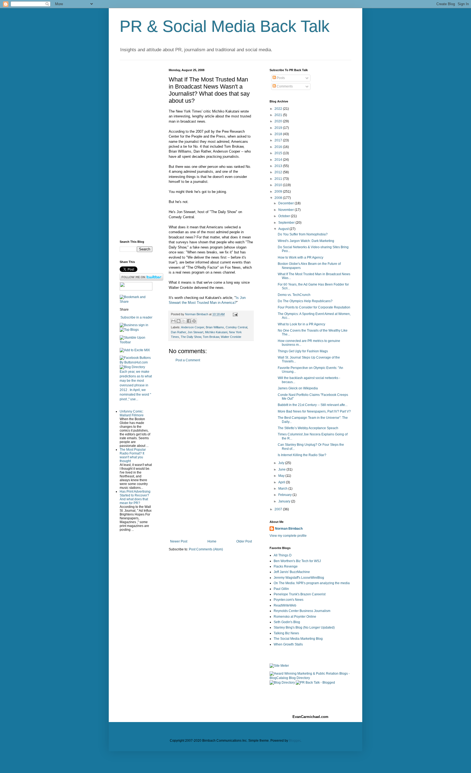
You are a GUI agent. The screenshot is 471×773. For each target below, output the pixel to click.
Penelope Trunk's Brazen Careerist (299, 594)
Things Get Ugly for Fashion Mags (303, 351)
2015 (278, 153)
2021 (278, 115)
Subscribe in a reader (136, 317)
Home (211, 541)
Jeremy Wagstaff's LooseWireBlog (299, 578)
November (286, 210)
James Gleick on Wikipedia (298, 388)
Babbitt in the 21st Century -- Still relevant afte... (313, 405)
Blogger (294, 740)
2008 (278, 198)
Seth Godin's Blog (287, 622)
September (286, 223)
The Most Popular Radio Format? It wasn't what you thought (133, 455)
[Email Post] (234, 314)
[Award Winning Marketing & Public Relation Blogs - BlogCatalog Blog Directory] (310, 678)
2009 (278, 191)
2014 (278, 160)
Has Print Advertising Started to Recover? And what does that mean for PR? (135, 497)
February (285, 495)
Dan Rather (178, 332)
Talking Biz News (286, 633)
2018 (278, 134)
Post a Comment (188, 360)
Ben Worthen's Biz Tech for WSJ (297, 561)
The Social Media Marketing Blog (298, 639)
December (286, 203)
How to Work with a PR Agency (300, 257)
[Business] (129, 325)
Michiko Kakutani (216, 332)
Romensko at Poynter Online (295, 617)
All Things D (283, 555)
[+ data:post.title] (136, 342)
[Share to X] (183, 321)
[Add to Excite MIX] (135, 350)
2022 (278, 109)
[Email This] (173, 321)
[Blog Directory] (132, 367)
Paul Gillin (281, 589)
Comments (284, 86)
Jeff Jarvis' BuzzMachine (292, 572)
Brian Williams (215, 327)
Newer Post (178, 541)
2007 (278, 509)
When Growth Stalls (288, 644)
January (284, 501)
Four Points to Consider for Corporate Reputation (314, 307)
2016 (278, 147)
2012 (278, 172)
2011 (278, 179)
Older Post (244, 541)
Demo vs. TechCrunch (294, 295)
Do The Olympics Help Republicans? (305, 301)
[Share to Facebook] (189, 321)
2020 (278, 121)
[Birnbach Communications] (136, 289)
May (281, 476)
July (281, 463)
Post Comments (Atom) (206, 549)
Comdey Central (236, 327)
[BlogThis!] (178, 321)
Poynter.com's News (288, 600)
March (283, 488)
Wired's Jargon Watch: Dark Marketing (306, 241)
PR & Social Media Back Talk (225, 26)
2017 (278, 140)
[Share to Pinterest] (194, 321)
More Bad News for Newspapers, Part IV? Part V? (314, 411)
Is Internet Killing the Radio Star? (302, 455)
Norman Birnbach (289, 529)
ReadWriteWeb (285, 605)
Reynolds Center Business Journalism (302, 611)
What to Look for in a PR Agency (301, 324)
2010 (278, 185)
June (282, 469)
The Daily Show (191, 336)
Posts (280, 78)
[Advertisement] (211, 451)
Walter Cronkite (231, 336)
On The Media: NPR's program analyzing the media (312, 583)
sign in (143, 325)
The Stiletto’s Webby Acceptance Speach (308, 428)
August (283, 229)
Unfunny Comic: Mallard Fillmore (132, 413)
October (284, 216)
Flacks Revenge (286, 566)
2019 (278, 128)
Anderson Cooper (192, 327)
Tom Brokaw (211, 336)
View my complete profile (288, 536)
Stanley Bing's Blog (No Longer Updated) (304, 627)
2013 (278, 166)
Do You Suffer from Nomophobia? (303, 234)
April (282, 482)
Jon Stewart (195, 332)
